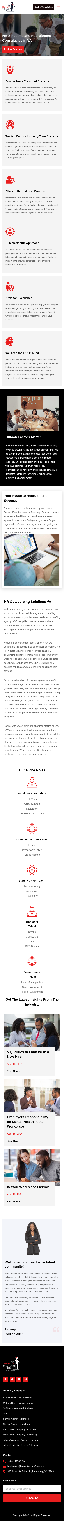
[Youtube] (18, 1379)
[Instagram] (25, 1379)
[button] (59, 7)
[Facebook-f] (5, 1379)
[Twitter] (12, 1379)
